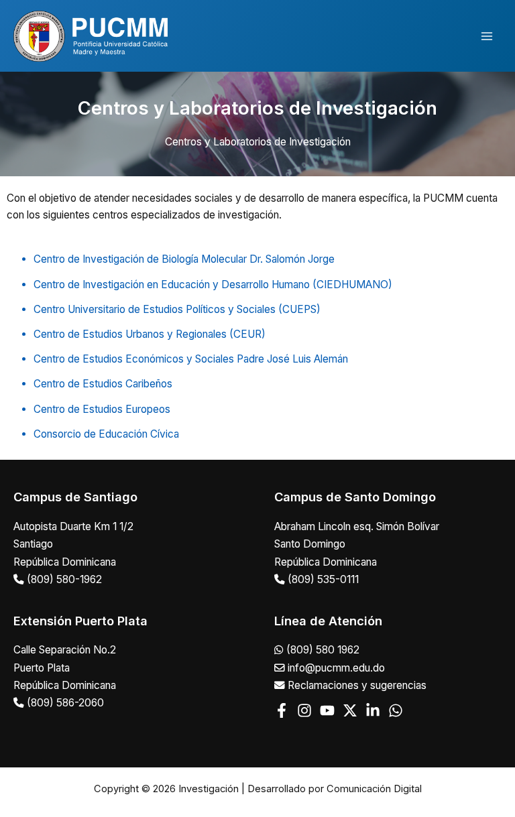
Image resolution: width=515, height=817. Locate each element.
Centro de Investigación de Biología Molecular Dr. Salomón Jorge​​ (184, 259)
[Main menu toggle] (487, 35)
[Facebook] (281, 710)
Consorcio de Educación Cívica (106, 434)
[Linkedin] (372, 710)
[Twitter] (350, 710)
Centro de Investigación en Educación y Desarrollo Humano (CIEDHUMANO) (213, 284)
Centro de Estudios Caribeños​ (103, 383)
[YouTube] (327, 710)
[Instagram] (304, 710)
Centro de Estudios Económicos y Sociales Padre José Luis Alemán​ (191, 359)
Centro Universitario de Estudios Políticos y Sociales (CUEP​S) (177, 309)
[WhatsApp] (395, 710)
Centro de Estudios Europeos (102, 409)
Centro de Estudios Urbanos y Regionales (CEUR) (150, 334)
